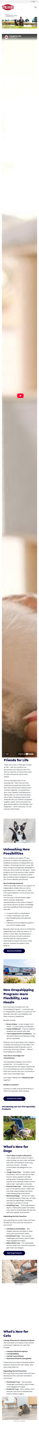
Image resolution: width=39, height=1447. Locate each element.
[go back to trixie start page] (8, 7)
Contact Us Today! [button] (14, 1099)
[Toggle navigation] (35, 7)
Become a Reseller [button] (14, 951)
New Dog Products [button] (14, 1253)
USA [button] (33, 1)
